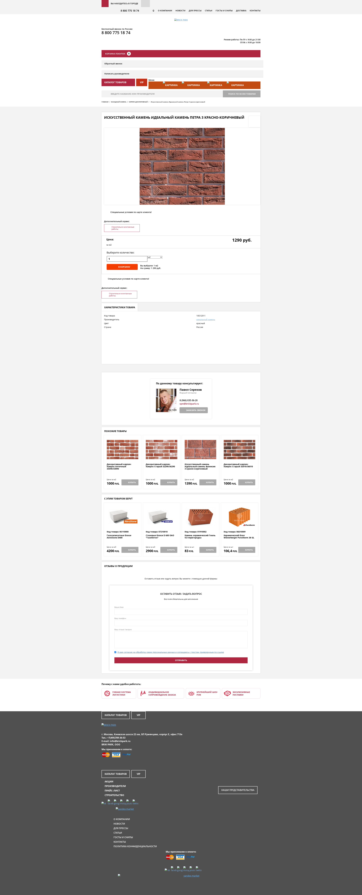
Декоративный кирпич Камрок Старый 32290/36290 (160, 465)
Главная (105, 102)
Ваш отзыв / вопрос (123, 629)
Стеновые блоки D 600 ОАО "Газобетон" (160, 536)
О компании (165, 10)
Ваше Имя (118, 607)
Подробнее (122, 456)
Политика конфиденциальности (135, 846)
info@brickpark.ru (120, 741)
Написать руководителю (116, 73)
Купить (132, 482)
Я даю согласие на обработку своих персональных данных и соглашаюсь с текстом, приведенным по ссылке (171, 652)
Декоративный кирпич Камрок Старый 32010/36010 (238, 465)
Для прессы (195, 10)
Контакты (255, 10)
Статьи (208, 10)
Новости (180, 10)
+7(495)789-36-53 (116, 737)
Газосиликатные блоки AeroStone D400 (119, 536)
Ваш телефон (120, 618)
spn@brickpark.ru (189, 403)
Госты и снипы (224, 10)
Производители (115, 786)
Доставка (241, 10)
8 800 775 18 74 (130, 10)
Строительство (114, 795)
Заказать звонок (195, 410)
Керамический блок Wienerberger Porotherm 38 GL (239, 536)
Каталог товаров (116, 715)
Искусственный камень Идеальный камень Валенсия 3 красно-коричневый (200, 466)
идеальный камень (205, 319)
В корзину (124, 267)
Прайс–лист (112, 790)
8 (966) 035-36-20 (189, 400)
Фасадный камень (118, 102)
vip (142, 82)
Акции (109, 781)
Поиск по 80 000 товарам (242, 94)
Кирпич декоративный (138, 102)
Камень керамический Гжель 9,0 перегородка (200, 536)
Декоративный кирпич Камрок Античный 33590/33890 (119, 466)
